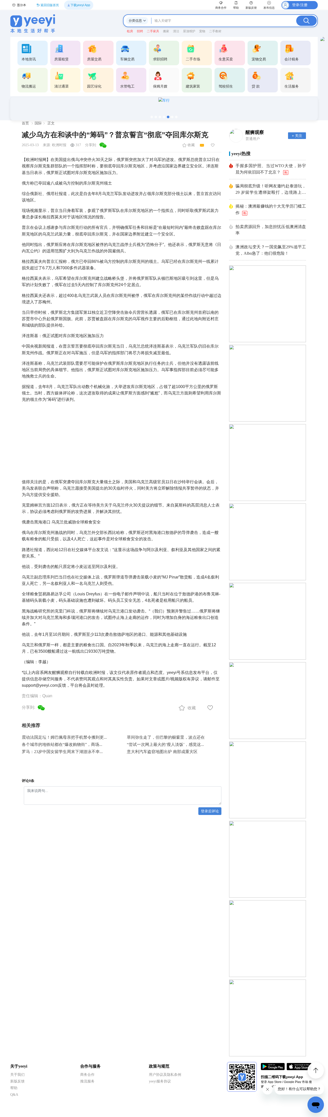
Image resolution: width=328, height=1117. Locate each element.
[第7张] (176, 117)
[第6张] (172, 117)
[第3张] (160, 117)
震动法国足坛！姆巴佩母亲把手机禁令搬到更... (64, 737)
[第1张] (151, 117)
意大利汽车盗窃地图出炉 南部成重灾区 (162, 751)
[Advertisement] (121, 439)
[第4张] (164, 117)
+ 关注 (297, 136)
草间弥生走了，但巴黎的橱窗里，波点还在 (166, 737)
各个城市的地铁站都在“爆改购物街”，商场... (62, 744)
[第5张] (168, 117)
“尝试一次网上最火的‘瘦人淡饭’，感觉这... (165, 744)
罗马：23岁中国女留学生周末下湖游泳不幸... (62, 751)
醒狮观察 (254, 132)
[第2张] (156, 117)
